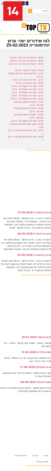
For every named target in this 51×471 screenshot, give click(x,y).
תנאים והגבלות (42, 462)
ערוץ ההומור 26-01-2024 (36, 337)
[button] (24, 25)
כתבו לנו (35, 456)
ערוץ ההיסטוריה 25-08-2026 (34, 255)
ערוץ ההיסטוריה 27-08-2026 (34, 212)
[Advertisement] (25, 180)
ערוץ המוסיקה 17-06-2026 (35, 367)
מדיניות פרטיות (21, 456)
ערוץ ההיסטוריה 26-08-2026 (34, 233)
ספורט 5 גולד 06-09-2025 (36, 382)
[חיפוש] (30, 11)
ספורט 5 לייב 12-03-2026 (36, 352)
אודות (46, 456)
